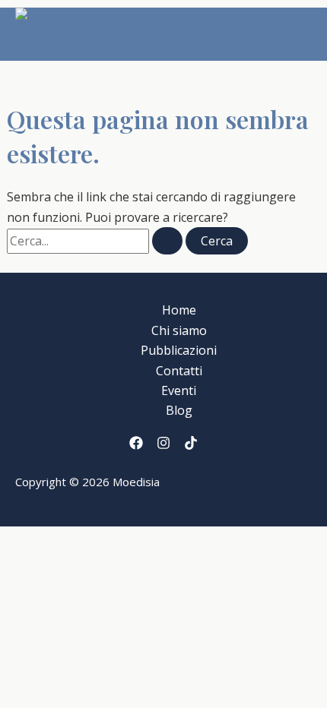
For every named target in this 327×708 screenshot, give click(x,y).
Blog (179, 410)
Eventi (178, 390)
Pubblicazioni (179, 350)
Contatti (179, 370)
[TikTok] (191, 445)
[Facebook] (136, 445)
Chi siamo (179, 330)
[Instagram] (163, 445)
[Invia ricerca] (167, 240)
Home (179, 310)
